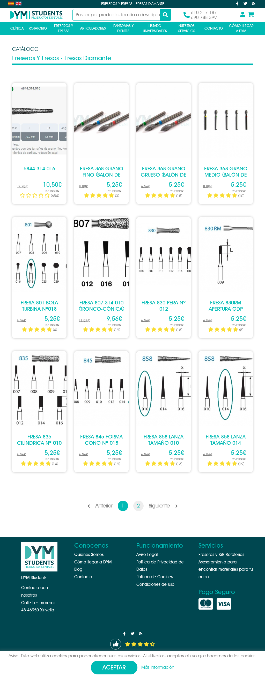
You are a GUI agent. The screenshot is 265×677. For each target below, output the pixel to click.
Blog (78, 569)
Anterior (103, 505)
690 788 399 (204, 17)
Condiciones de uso (155, 584)
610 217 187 (204, 12)
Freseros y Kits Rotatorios (221, 555)
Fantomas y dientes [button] (123, 28)
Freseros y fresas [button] (63, 28)
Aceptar (114, 668)
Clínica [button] (17, 28)
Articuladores (93, 28)
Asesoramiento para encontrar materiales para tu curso (225, 569)
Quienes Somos (89, 555)
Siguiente (161, 505)
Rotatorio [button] (38, 28)
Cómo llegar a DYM (241, 28)
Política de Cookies (154, 577)
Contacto (213, 28)
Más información (157, 667)
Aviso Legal (147, 555)
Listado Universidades (155, 28)
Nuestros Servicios (186, 28)
